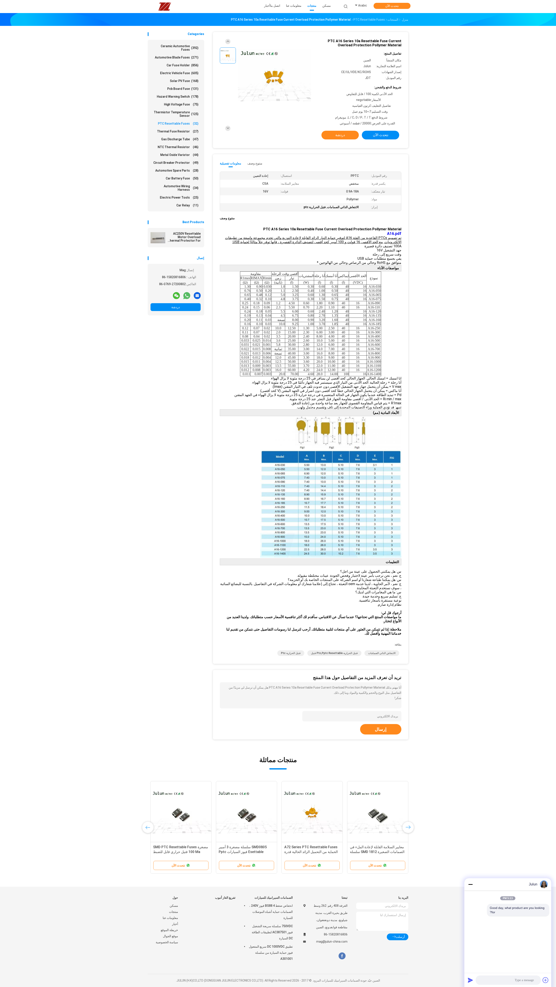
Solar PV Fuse (184, 81)
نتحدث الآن (392, 6)
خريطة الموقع (169, 930)
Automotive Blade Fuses (177, 57)
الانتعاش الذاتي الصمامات (381, 653)
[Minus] (470, 884)
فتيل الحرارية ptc (291, 653)
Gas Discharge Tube (180, 139)
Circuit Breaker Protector (176, 162)
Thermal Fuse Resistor (178, 131)
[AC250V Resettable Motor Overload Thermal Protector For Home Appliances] (158, 237)
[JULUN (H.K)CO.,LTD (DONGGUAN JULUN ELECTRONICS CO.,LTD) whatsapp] (186, 295)
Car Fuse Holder (183, 65)
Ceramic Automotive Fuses (180, 47)
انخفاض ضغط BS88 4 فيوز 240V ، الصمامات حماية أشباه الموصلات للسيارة (271, 912)
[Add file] (546, 980)
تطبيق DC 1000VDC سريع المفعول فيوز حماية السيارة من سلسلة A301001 (271, 952)
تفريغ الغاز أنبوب (225, 897)
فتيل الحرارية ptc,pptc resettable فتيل (334, 653)
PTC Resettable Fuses (178, 123)
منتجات (173, 911)
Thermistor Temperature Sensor (176, 113)
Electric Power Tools (179, 197)
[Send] (470, 980)
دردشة (175, 307)
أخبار (175, 924)
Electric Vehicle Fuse (179, 73)
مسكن (174, 905)
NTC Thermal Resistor (178, 147)
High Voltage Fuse (181, 104)
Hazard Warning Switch (178, 96)
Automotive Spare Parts (177, 170)
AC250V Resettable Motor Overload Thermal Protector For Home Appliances (184, 237)
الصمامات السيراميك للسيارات (274, 897)
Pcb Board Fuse (183, 88)
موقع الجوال (170, 936)
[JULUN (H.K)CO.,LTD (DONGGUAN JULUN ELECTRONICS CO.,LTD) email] (197, 295)
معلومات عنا (170, 918)
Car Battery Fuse (182, 178)
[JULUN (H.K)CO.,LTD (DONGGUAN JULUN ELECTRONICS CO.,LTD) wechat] (176, 295)
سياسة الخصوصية (167, 942)
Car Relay (187, 205)
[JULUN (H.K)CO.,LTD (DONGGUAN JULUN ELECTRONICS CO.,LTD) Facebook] (342, 956)
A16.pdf (394, 233)
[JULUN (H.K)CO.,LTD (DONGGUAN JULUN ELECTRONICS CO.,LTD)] (165, 6)
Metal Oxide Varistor (179, 155)
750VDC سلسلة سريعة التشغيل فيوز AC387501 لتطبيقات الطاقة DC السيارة (272, 932)
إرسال (381, 729)
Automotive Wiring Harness (181, 187)
